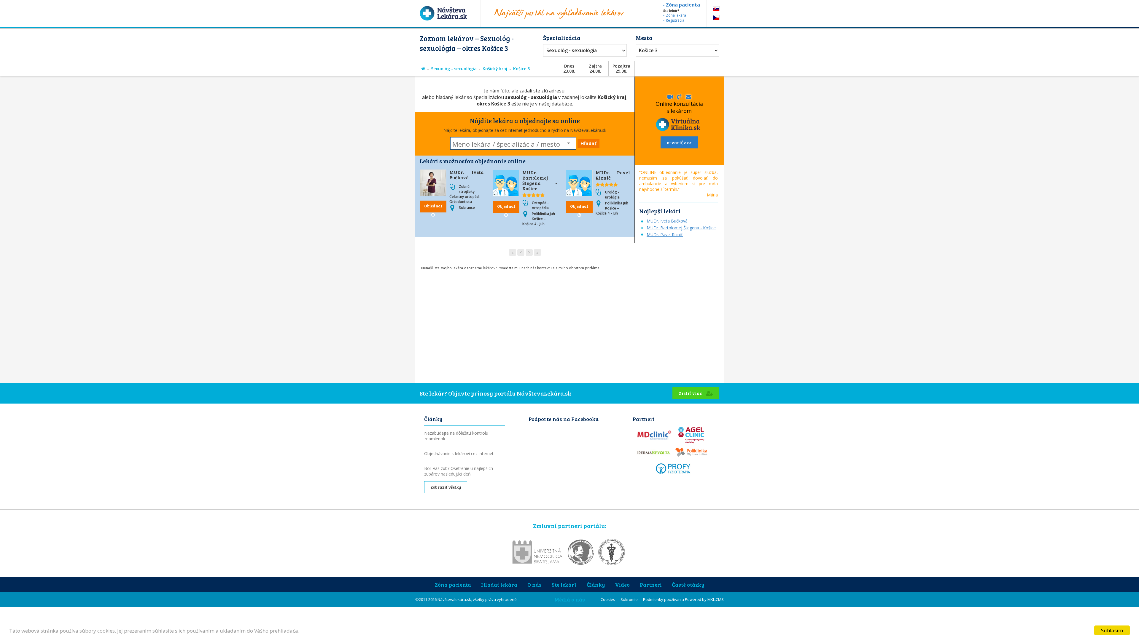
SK (716, 8)
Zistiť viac (691, 393)
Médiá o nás (569, 599)
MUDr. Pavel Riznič (613, 175)
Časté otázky (688, 584)
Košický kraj (495, 68)
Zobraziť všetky (445, 487)
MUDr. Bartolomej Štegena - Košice (539, 180)
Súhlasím (1112, 630)
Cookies (608, 599)
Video (622, 584)
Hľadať (588, 143)
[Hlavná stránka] (423, 68)
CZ (716, 17)
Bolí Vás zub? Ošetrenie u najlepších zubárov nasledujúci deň (458, 471)
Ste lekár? (564, 584)
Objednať (433, 206)
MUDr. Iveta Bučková (466, 174)
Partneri (651, 584)
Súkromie (629, 599)
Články (596, 584)
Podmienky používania (663, 599)
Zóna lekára (676, 15)
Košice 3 (648, 50)
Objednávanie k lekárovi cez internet (459, 453)
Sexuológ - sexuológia (571, 50)
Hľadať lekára (499, 584)
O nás (534, 584)
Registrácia (675, 20)
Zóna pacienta (453, 584)
